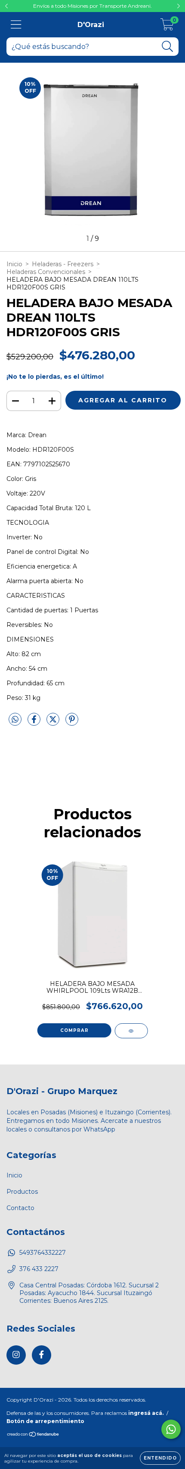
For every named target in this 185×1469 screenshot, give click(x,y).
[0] (167, 27)
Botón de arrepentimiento (45, 1421)
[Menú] (16, 24)
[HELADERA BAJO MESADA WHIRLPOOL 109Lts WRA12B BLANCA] (131, 1030)
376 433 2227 (39, 1269)
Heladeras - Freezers (62, 264)
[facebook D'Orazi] (41, 1355)
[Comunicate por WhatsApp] (171, 1429)
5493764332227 (42, 1252)
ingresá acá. (145, 1413)
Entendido (160, 1458)
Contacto (20, 1208)
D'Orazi (90, 25)
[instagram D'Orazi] (16, 1355)
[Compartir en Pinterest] (71, 723)
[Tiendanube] (33, 1435)
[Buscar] (167, 46)
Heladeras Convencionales (45, 272)
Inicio (14, 264)
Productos (22, 1191)
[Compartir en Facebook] (35, 723)
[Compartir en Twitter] (53, 723)
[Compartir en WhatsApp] (15, 720)
